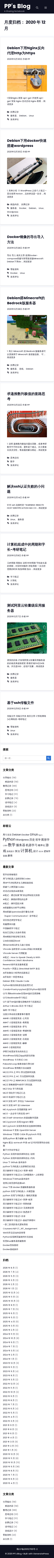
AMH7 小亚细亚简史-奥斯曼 (16, 1022)
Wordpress (12, 211)
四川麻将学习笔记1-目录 (14, 1216)
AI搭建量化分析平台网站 (14, 907)
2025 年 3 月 (9, 1325)
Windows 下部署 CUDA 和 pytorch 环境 (22, 1134)
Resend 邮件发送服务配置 (15, 964)
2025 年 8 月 (9, 1305)
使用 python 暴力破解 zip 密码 (17, 1138)
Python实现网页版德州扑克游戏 (18, 1236)
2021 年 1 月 (8, 1450)
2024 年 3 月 (9, 1350)
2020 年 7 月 (9, 1474)
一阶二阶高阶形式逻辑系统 (15, 1224)
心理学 (5, 846)
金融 (5, 855)
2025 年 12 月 (9, 1292)
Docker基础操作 (10, 1249)
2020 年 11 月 (9, 1458)
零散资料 (14, 269)
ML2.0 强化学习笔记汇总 (14, 1092)
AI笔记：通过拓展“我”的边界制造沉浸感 (21, 895)
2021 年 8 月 (8, 1429)
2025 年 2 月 (9, 1329)
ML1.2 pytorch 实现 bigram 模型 (18, 1121)
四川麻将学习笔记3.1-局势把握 (17, 1203)
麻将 (10, 855)
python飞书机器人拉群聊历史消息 (19, 1166)
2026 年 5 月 (9, 1276)
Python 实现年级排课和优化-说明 (19, 1154)
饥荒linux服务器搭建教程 (14, 1241)
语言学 (41, 852)
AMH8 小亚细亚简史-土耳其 (16, 1018)
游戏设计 (9, 806)
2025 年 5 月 (9, 1317)
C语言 (9, 834)
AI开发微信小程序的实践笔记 (16, 972)
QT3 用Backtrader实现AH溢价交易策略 (21, 993)
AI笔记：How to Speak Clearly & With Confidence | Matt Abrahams (21, 959)
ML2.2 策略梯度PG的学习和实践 (17, 1084)
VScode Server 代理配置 (15, 953)
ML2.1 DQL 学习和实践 (13, 1088)
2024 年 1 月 (8, 1358)
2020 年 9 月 (9, 1466)
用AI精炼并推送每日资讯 (14, 936)
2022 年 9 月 (9, 1396)
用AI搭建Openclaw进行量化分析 (18, 911)
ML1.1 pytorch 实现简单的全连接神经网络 (22, 1126)
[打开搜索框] (37, 8)
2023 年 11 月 (9, 1367)
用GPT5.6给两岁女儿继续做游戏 (18, 882)
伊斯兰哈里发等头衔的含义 (15, 1051)
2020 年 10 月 (9, 1462)
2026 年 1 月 (8, 1288)
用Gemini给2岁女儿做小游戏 (16, 944)
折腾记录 (14, 111)
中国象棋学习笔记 (11, 928)
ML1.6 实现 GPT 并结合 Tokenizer (18, 1101)
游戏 (21, 368)
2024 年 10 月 (9, 1338)
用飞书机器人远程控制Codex (16, 878)
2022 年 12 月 (9, 1383)
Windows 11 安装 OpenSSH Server (19, 1130)
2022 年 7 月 (9, 1404)
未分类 (6, 814)
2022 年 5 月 (9, 1412)
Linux (31, 115)
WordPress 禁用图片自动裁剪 (17, 1068)
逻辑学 (47, 851)
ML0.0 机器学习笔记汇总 (14, 1097)
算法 (17, 851)
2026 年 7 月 (9, 1271)
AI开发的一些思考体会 (13, 976)
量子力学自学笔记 (11, 1149)
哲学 (38, 840)
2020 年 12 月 (9, 1454)
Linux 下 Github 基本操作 (15, 1162)
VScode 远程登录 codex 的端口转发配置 (22, 949)
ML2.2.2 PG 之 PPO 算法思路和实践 (19, 1072)
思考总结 (14, 457)
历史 (32, 840)
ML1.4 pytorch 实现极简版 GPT (17, 1109)
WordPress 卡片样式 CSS (15, 1059)
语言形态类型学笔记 (12, 920)
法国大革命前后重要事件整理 (16, 1014)
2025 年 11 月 (9, 1296)
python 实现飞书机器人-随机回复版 (20, 1195)
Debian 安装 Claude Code (16, 981)
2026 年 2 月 (9, 1284)
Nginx (40, 835)
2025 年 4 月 (9, 1321)
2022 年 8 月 (9, 1400)
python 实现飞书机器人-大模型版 (19, 1191)
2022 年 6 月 (9, 1408)
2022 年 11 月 (9, 1387)
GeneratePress (41, 1553)
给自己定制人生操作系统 (14, 932)
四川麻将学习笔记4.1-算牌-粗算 (18, 1199)
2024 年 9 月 (9, 1342)
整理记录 (7, 785)
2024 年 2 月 (9, 1354)
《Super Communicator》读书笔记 (20, 915)
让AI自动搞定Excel (11, 940)
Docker (22, 208)
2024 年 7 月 (9, 1346)
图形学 (45, 840)
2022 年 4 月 (9, 1416)
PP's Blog (17, 6)
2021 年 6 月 (8, 1433)
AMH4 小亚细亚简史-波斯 (15, 1034)
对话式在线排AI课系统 (13, 891)
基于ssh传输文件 (20, 702)
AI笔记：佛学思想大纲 (13, 903)
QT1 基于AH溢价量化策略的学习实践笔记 (22, 1001)
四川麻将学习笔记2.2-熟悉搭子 (17, 1212)
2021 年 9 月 (8, 1425)
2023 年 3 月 (9, 1379)
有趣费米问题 (9, 924)
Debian (22, 115)
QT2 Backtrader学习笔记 (15, 997)
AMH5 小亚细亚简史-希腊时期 (17, 1030)
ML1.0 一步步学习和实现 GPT (16, 1113)
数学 (12, 461)
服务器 (13, 115)
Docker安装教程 (10, 1245)
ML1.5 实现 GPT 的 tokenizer (16, 1105)
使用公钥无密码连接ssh (14, 1183)
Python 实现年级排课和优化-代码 (19, 1158)
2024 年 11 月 (9, 1334)
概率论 (41, 845)
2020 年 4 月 (9, 1483)
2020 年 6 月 (9, 1479)
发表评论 (14, 119)
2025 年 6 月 (9, 1313)
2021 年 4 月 (8, 1437)
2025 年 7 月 (9, 1309)
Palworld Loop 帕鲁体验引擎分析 (18, 1063)
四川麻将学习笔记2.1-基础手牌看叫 (19, 1220)
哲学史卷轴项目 (10, 874)
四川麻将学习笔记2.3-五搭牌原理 (18, 1207)
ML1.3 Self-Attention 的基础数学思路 (20, 1117)
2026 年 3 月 (9, 1280)
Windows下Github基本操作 (16, 1178)
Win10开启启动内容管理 (14, 1232)
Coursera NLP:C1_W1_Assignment (20, 1228)
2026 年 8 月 (9, 1267)
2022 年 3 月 (9, 1421)
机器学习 (31, 845)
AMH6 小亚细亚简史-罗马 (15, 1026)
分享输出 (7, 777)
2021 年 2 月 (8, 1445)
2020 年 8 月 (9, 1470)
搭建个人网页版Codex (13, 886)
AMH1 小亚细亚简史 (12, 1047)
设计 (35, 851)
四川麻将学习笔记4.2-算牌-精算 (18, 1170)
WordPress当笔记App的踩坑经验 (19, 1055)
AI (4, 834)
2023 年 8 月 (9, 1375)
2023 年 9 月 (9, 1371)
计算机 (13, 580)
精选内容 (14, 204)
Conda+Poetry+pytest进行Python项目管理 (24, 989)
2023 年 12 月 (9, 1363)
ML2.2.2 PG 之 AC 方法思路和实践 (18, 1076)
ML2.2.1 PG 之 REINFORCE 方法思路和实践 (22, 1080)
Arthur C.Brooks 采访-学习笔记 (18, 1005)
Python (9, 839)
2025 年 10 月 (9, 1300)
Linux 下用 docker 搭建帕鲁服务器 (19, 1187)
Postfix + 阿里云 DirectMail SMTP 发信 (21, 968)
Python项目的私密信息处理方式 (18, 985)
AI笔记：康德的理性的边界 (15, 899)
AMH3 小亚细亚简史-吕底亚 (16, 1039)
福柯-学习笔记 (9, 1010)
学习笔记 (14, 576)
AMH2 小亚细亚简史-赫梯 (15, 1043)
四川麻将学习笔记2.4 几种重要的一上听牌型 (23, 1174)
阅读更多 (28, 261)
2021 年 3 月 (8, 1441)
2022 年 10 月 (9, 1392)
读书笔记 (9, 802)
